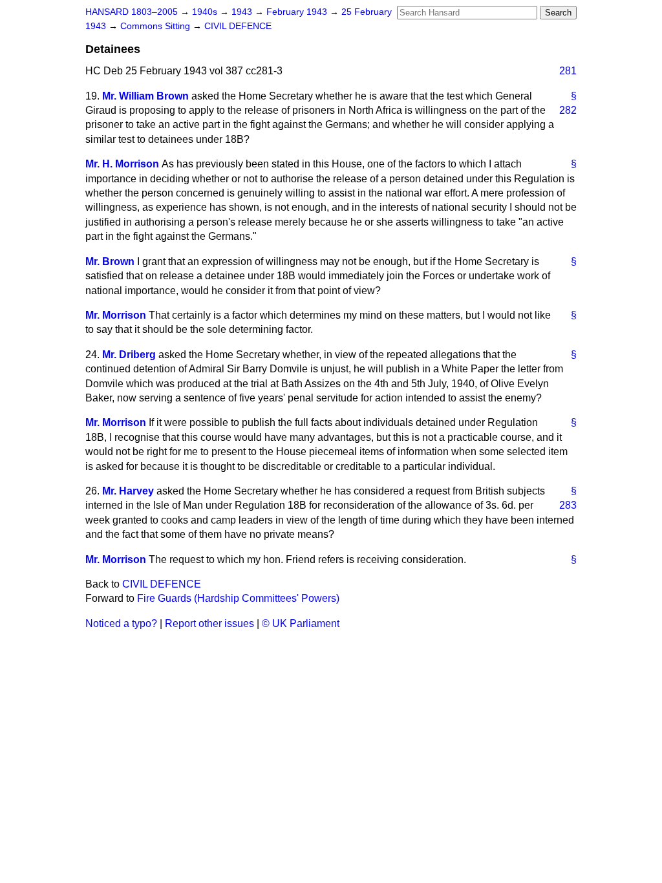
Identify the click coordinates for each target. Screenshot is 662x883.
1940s (206, 12)
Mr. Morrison (115, 315)
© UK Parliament (300, 623)
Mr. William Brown (145, 95)
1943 (243, 12)
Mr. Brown (109, 261)
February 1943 (298, 12)
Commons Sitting (156, 26)
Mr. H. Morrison (122, 163)
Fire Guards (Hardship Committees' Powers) (238, 598)
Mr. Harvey (128, 490)
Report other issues (209, 623)
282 (568, 110)
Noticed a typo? (121, 623)
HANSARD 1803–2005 (131, 12)
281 (568, 70)
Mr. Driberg (129, 354)
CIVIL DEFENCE (238, 26)
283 (568, 505)
